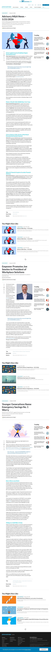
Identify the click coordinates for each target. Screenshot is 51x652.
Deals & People (20, 226)
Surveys (21, 7)
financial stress (29, 580)
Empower (25, 580)
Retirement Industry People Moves (24, 351)
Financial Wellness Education (17, 582)
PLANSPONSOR (39, 638)
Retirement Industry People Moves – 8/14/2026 (28, 388)
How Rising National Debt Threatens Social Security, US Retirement (39, 43)
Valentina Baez (9, 26)
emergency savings (21, 580)
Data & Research (20, 596)
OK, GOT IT (43, 649)
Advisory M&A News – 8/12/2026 (24, 238)
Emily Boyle (8, 277)
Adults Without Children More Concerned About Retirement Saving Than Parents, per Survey (39, 48)
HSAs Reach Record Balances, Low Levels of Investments (30, 598)
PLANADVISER (34, 638)
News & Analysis (15, 7)
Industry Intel (24, 355)
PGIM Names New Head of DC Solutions (26, 378)
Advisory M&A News (16, 212)
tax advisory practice (20, 76)
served (7, 298)
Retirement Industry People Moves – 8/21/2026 (28, 367)
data (12, 460)
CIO (30, 638)
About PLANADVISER (21, 638)
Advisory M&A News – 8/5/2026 (24, 249)
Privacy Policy (27, 649)
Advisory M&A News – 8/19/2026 (24, 228)
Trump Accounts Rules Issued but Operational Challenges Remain (39, 53)
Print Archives (4, 644)
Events (31, 7)
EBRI (17, 580)
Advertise (19, 643)
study (10, 501)
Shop (18, 644)
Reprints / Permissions (21, 641)
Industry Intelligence (37, 7)
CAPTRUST (14, 580)
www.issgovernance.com (33, 641)
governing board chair (10, 338)
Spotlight (11, 641)
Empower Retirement (16, 351)
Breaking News (12, 638)
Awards (26, 7)
